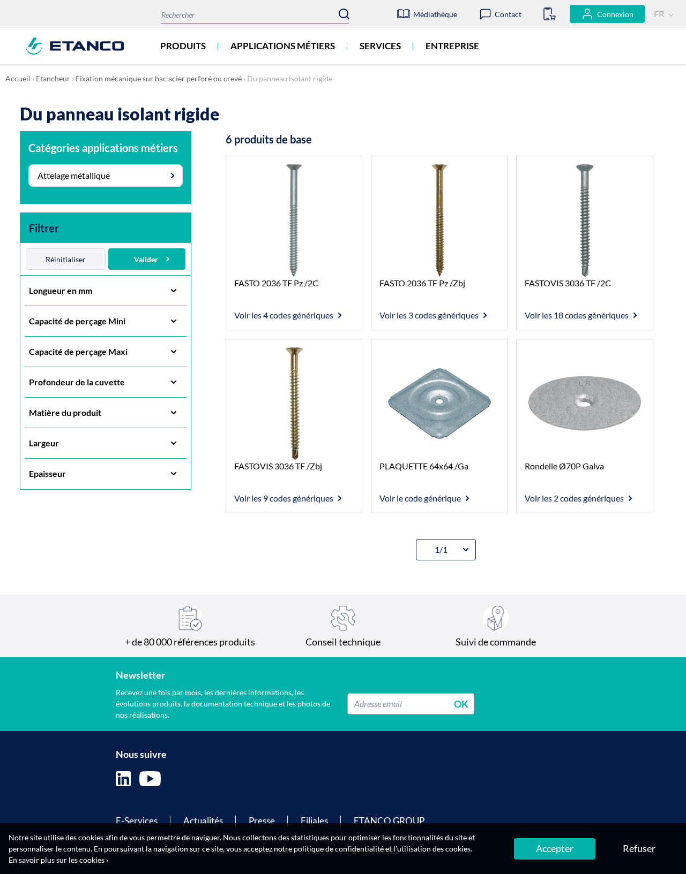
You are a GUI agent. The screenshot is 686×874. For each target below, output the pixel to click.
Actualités (203, 820)
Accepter (554, 848)
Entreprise (452, 45)
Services (380, 45)
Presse (262, 820)
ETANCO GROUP (389, 820)
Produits (183, 45)
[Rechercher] (344, 13)
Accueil (18, 78)
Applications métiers (282, 45)
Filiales (314, 820)
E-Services (137, 820)
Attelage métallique (74, 175)
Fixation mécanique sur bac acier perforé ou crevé (159, 78)
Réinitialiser (66, 259)
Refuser (639, 848)
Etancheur (53, 78)
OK (461, 703)
